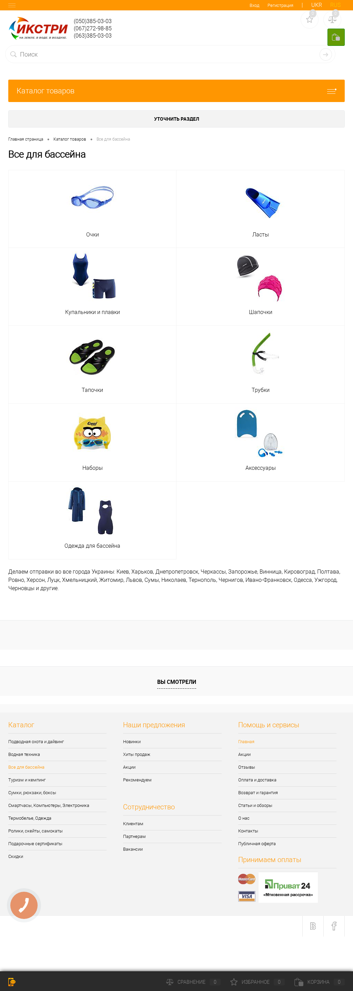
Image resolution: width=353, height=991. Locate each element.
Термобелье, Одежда (29, 818)
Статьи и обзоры (255, 805)
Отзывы (246, 767)
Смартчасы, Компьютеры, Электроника (48, 805)
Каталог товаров (45, 91)
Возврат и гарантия (258, 792)
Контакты (248, 830)
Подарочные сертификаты (35, 843)
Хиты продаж (136, 754)
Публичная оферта (257, 843)
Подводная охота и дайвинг (36, 741)
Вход (254, 5)
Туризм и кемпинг (27, 779)
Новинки (132, 741)
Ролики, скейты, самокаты (35, 830)
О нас (244, 818)
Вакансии (133, 849)
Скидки (15, 856)
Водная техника (24, 754)
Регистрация (280, 5)
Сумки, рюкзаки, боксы (32, 792)
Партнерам (134, 836)
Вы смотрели (176, 682)
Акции (129, 767)
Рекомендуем (137, 779)
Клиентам (133, 823)
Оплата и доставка (257, 779)
